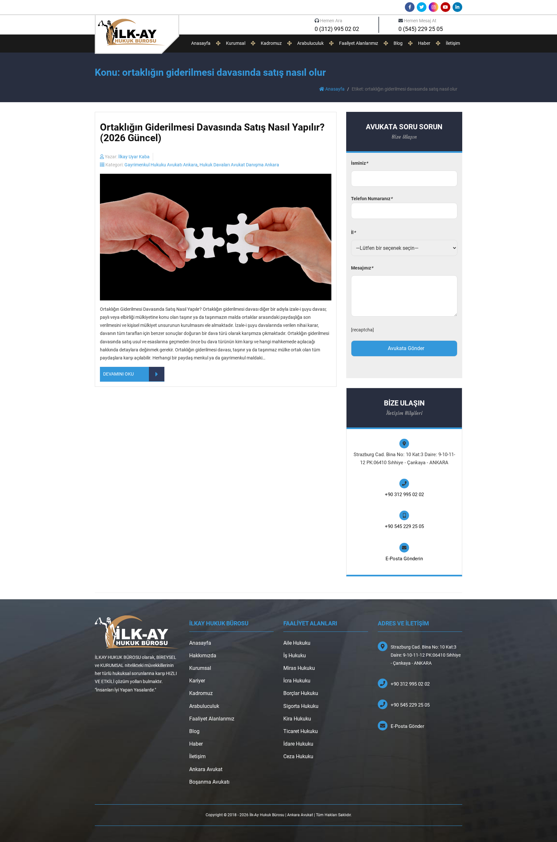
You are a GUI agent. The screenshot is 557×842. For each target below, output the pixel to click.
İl (353, 232)
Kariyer (197, 681)
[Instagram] (433, 7)
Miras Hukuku (299, 668)
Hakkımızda (202, 655)
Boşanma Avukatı (209, 782)
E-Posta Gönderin (404, 559)
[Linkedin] (457, 7)
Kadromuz (271, 43)
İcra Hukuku (296, 681)
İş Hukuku (294, 655)
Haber (424, 43)
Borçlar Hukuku (300, 693)
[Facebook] (410, 7)
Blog (398, 43)
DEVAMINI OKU (118, 374)
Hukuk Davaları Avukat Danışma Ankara (239, 164)
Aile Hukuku (296, 643)
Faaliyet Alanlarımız (358, 43)
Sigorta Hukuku (300, 706)
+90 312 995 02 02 (404, 494)
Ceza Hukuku (298, 756)
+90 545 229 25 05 (404, 526)
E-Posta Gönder (407, 726)
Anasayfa (200, 43)
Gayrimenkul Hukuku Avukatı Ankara (161, 164)
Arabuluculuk (310, 43)
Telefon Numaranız (371, 198)
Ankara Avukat (205, 769)
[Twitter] (421, 7)
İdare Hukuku (298, 744)
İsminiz (359, 163)
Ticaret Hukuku (300, 731)
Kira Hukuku (297, 719)
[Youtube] (445, 7)
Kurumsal (235, 43)
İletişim (453, 43)
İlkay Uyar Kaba (134, 156)
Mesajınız (362, 267)
